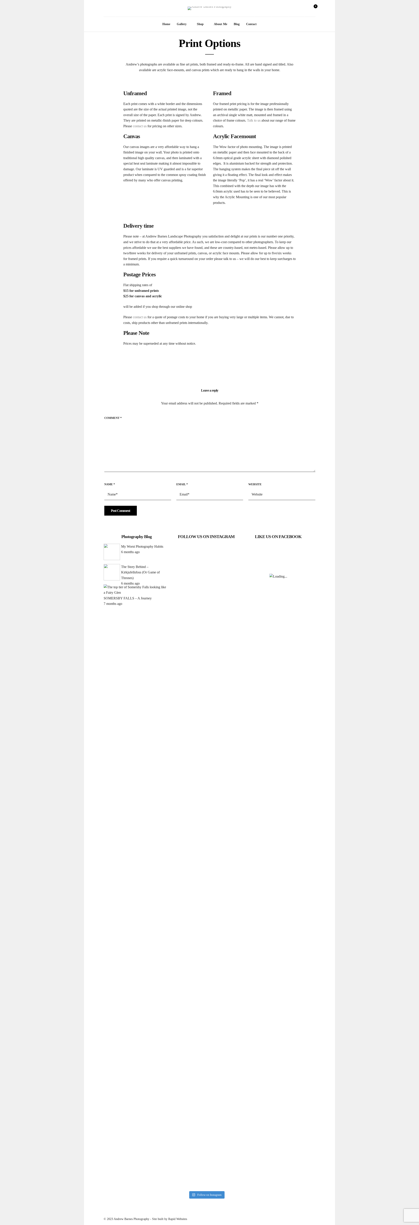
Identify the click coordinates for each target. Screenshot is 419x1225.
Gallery (182, 24)
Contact (251, 24)
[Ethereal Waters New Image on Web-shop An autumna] (229, 839)
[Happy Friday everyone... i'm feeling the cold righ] (183, 588)
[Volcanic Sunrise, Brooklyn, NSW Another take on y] (229, 638)
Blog (237, 24)
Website (255, 484)
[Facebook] (105, 9)
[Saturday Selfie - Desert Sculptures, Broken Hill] (183, 1000)
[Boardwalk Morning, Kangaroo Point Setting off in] (183, 822)
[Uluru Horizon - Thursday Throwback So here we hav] (229, 1067)
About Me (220, 24)
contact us (140, 126)
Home (166, 24)
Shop (200, 24)
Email (182, 484)
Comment (113, 418)
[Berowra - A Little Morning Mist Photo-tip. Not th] (206, 819)
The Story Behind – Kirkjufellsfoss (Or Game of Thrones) (140, 572)
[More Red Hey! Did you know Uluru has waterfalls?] (206, 983)
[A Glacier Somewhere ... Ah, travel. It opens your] (206, 627)
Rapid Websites (177, 1219)
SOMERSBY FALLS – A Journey (128, 598)
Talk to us (254, 120)
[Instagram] (111, 9)
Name (109, 484)
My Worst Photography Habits (142, 546)
